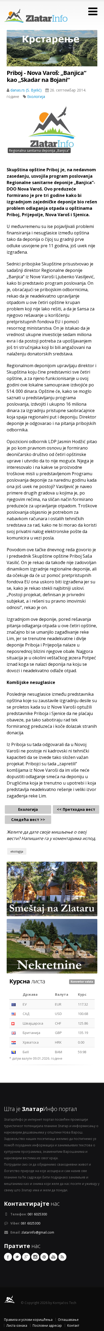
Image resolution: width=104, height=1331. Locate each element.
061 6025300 (37, 1214)
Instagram (35, 1257)
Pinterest (44, 1257)
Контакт (73, 1325)
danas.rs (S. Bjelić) (26, 90)
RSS (62, 1257)
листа (27, 981)
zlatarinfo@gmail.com (37, 1232)
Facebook (8, 1257)
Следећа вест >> (28, 819)
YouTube (53, 1257)
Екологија (36, 96)
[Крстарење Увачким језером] (52, 52)
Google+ (26, 1257)
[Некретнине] (52, 946)
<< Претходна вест (76, 809)
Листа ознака (16, 1325)
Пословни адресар (47, 1325)
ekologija (16, 851)
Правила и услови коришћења (28, 1319)
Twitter (17, 1257)
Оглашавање (68, 1319)
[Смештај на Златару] (52, 888)
